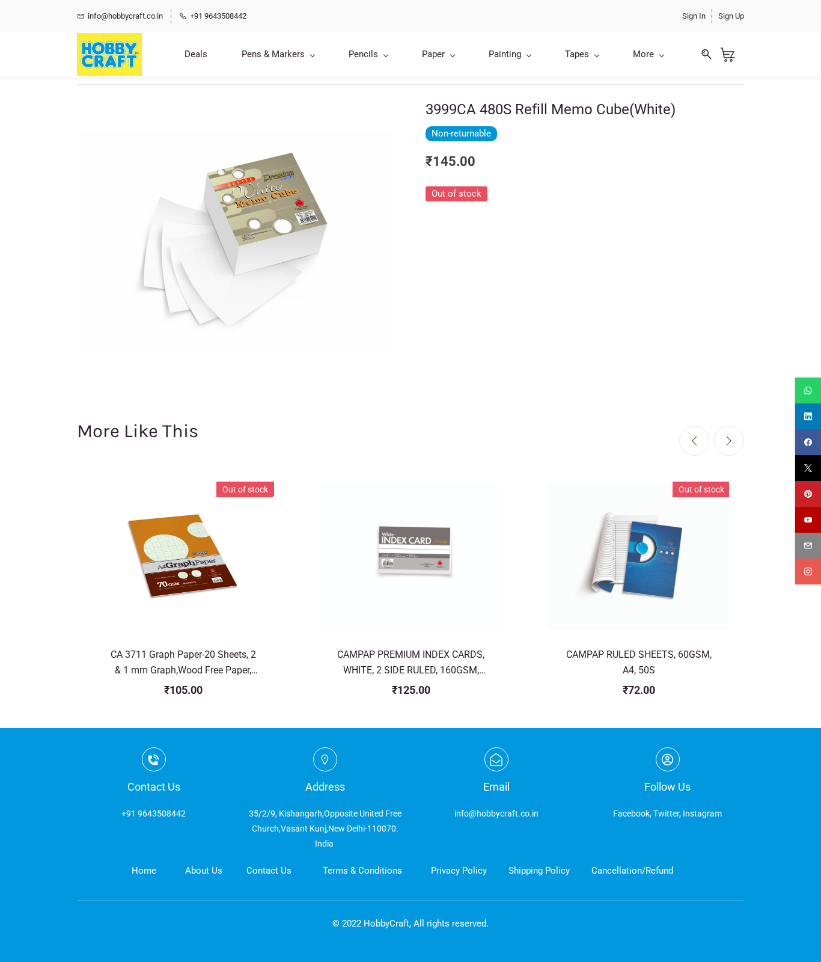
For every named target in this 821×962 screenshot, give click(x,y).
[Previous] (694, 441)
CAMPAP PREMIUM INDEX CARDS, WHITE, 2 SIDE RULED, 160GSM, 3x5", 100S (410, 663)
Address (325, 786)
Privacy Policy (459, 870)
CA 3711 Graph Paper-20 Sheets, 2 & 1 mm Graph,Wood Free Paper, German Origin (183, 663)
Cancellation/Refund (632, 870)
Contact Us (268, 870)
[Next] (729, 441)
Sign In (694, 15)
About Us (203, 870)
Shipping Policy (539, 870)
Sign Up (731, 15)
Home (144, 870)
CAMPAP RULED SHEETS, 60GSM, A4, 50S (639, 662)
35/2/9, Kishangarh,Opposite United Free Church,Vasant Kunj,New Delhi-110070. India (325, 828)
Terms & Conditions (362, 870)
